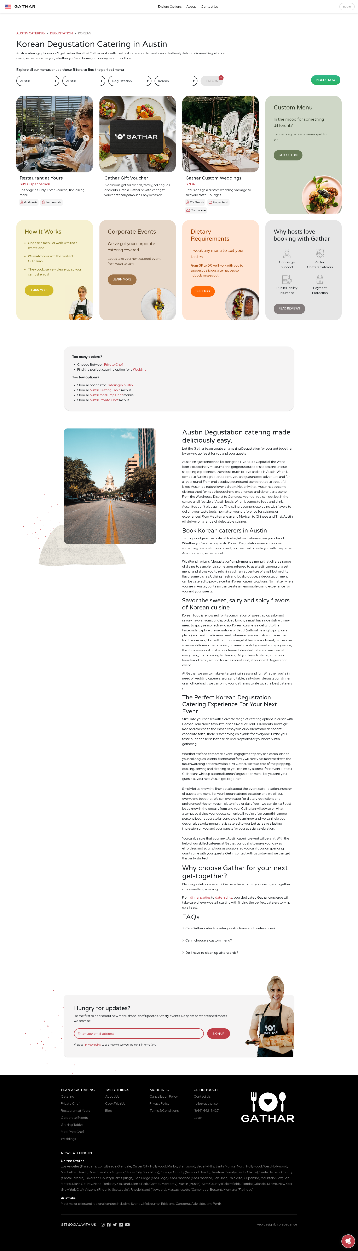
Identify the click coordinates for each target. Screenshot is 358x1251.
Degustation (61, 33)
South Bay (150, 1172)
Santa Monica (225, 1166)
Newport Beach (197, 1172)
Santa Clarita (247, 1172)
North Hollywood (249, 1166)
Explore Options (169, 6)
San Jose (220, 1178)
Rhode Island (140, 1189)
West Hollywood (275, 1166)
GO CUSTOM (288, 155)
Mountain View (271, 1178)
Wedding (139, 369)
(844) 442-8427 (206, 1110)
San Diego (142, 1178)
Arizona (91, 1189)
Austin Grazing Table (105, 390)
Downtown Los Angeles (106, 1172)
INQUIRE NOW (325, 80)
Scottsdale (120, 1189)
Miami (271, 1184)
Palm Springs (122, 1178)
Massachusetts (179, 1189)
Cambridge (200, 1189)
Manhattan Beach (74, 1172)
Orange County (172, 1172)
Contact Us (209, 6)
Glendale (124, 1166)
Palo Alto (235, 1178)
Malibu (172, 1166)
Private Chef (113, 364)
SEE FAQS (203, 291)
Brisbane (167, 1203)
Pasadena (88, 1166)
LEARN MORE (39, 290)
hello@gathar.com (207, 1103)
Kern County (211, 1184)
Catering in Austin (119, 385)
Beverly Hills (205, 1166)
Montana (230, 1189)
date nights (223, 897)
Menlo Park (139, 1184)
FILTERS (214, 79)
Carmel (154, 1184)
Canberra (183, 1203)
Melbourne (151, 1203)
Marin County (82, 1184)
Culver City (141, 1166)
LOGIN (347, 6)
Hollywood (158, 1166)
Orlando (260, 1184)
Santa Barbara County (275, 1172)
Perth (217, 1203)
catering (78, 1153)
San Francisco (180, 1178)
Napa (97, 1184)
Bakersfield (230, 1184)
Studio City (133, 1172)
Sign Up (219, 1034)
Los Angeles (70, 1166)
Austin (183, 1184)
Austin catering (30, 33)
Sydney (136, 1203)
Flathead (245, 1189)
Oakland (123, 1184)
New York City (72, 1189)
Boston (215, 1189)
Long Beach (107, 1166)
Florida (247, 1184)
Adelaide (198, 1203)
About (191, 6)
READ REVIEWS (289, 308)
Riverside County (98, 1178)
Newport (158, 1189)
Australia (68, 1198)
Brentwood (187, 1166)
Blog (108, 1110)
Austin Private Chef (104, 400)
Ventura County (224, 1172)
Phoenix (104, 1189)
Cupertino (251, 1178)
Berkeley (109, 1184)
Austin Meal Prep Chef (106, 395)
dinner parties (200, 897)
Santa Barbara (72, 1178)
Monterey (169, 1184)
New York (285, 1184)
